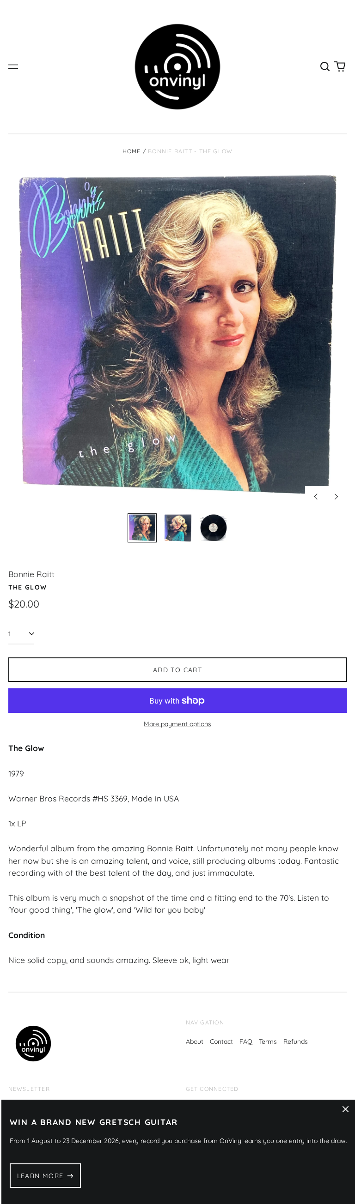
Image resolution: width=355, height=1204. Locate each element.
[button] (325, 67)
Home (131, 151)
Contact (221, 1041)
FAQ (245, 1041)
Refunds (295, 1041)
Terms (268, 1041)
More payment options (177, 724)
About (194, 1041)
